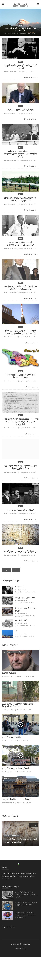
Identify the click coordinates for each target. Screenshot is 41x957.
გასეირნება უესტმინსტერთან (15, 768)
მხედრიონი (19, 587)
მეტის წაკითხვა (30, 78)
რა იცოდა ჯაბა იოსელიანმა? (20, 510)
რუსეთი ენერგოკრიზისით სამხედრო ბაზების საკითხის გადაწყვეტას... (25, 915)
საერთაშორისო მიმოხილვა (13, 835)
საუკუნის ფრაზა (21, 620)
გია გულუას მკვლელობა (25, 598)
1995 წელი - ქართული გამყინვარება (20, 551)
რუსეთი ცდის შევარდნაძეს (20, 109)
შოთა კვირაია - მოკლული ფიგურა (26, 609)
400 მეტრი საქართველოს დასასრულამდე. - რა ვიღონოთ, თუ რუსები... (26, 894)
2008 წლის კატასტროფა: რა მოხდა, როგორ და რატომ (19, 705)
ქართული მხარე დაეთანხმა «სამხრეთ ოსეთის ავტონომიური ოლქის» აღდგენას (20, 421)
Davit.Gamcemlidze (10, 33)
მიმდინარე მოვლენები (20, 27)
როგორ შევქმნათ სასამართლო (17, 799)
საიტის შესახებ (20, 30)
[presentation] (31, 825)
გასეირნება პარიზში (11, 737)
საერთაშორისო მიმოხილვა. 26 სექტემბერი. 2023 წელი (26, 904)
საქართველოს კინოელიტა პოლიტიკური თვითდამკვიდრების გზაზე (20, 154)
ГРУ (16, 631)
